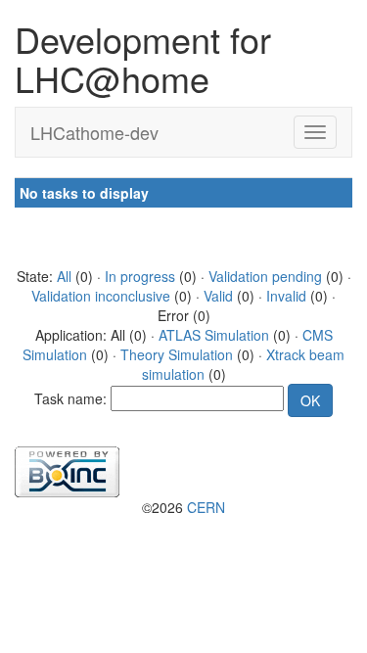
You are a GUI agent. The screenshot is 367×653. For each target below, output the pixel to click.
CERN (206, 507)
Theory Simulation (176, 354)
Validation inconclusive (100, 295)
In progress (140, 276)
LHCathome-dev (94, 132)
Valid (218, 295)
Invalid (286, 295)
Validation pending (265, 276)
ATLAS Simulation (214, 335)
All (64, 276)
